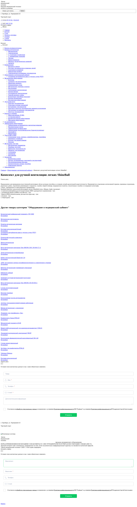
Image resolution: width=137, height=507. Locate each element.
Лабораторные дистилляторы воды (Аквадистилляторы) (26, 130)
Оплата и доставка (10, 35)
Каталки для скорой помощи (17, 140)
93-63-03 (16, 20)
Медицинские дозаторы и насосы (19, 86)
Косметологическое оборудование (19, 118)
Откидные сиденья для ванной (18, 105)
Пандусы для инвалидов (16, 112)
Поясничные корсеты (15, 165)
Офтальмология (9, 167)
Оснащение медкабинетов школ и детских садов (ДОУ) (25, 76)
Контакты (7, 40)
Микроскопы (12, 133)
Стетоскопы (12, 152)
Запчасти (11, 63)
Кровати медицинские (11, 49)
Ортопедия (7, 157)
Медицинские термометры (16, 145)
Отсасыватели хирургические (17, 93)
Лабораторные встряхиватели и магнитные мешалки (25, 125)
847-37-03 (6, 23)
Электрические (13, 53)
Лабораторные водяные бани (17, 128)
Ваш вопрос (9, 461)
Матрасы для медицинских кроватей (20, 61)
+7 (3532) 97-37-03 (6, 429)
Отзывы (7, 36)
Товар (7, 374)
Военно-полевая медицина (13, 48)
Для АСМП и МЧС (10, 135)
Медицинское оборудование (13, 78)
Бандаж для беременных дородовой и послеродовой (24, 160)
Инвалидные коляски (15, 71)
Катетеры (11, 80)
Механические (13, 51)
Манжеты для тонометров (16, 150)
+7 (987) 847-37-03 (6, 431)
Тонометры (11, 153)
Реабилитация (8, 65)
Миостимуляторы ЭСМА (16, 115)
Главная (7, 30)
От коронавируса (9, 122)
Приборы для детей (14, 147)
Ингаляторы (12, 155)
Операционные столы (15, 85)
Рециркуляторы (13, 91)
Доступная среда (9, 101)
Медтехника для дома (11, 143)
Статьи (6, 38)
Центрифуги (12, 132)
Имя (9, 380)
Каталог (7, 31)
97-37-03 (7, 20)
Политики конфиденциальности (64, 409)
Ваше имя (8, 471)
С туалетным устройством (16, 55)
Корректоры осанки (14, 158)
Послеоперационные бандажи (17, 162)
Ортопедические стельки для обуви (19, 164)
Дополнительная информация (15, 399)
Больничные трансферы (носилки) (19, 96)
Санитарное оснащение (15, 70)
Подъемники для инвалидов (17, 107)
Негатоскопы (12, 88)
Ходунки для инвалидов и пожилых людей (22, 68)
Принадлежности (13, 60)
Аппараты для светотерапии (17, 81)
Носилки (11, 142)
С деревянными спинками (16, 56)
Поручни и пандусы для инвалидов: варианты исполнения (27, 108)
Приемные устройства (15, 138)
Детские (10, 58)
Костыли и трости (14, 66)
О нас (6, 33)
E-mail (10, 392)
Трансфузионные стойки (16, 95)
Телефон (11, 386)
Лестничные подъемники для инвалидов (21, 110)
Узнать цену (4, 179)
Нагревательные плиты (15, 127)
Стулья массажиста (14, 117)
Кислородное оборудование (17, 100)
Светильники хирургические (17, 90)
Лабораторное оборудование (13, 123)
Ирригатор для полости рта (17, 148)
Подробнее (4, 216)
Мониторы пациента (14, 83)
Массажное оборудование (16, 120)
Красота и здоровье (10, 113)
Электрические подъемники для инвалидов (22, 73)
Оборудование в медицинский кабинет (16, 75)
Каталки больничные (15, 98)
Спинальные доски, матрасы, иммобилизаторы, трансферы (27, 137)
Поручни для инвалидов (16, 103)
